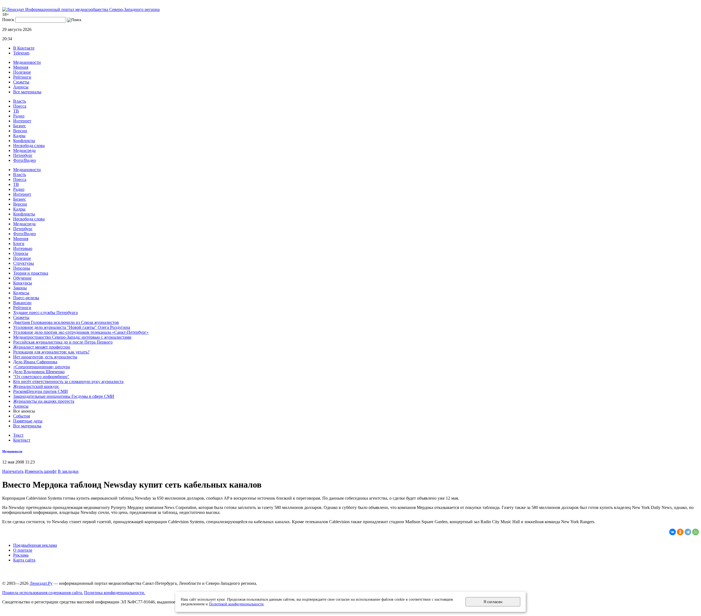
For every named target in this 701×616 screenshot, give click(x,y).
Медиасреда (24, 150)
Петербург (23, 155)
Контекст (21, 440)
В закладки (68, 471)
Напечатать (13, 471)
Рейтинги (22, 77)
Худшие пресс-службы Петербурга (45, 312)
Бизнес (19, 125)
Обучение (22, 278)
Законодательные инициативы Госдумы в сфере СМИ (63, 396)
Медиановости (27, 62)
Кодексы (21, 292)
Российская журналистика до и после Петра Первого (63, 342)
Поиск (8, 19)
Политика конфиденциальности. (114, 592)
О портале (22, 550)
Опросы (20, 253)
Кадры (19, 135)
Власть (19, 101)
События (21, 416)
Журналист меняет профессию (41, 347)
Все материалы (27, 92)
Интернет (22, 121)
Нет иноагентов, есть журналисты (45, 357)
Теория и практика (30, 273)
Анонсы (20, 87)
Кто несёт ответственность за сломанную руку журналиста (68, 381)
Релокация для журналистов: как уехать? (51, 352)
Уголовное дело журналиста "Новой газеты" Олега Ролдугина (71, 327)
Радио (18, 116)
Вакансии (22, 302)
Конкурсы (22, 283)
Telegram (21, 53)
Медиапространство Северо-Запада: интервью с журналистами (72, 337)
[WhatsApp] (695, 532)
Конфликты (24, 140)
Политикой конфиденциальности (236, 604)
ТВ (16, 111)
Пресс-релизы (26, 297)
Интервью (22, 248)
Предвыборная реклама (35, 545)
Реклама (20, 555)
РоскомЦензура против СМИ (40, 391)
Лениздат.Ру (41, 583)
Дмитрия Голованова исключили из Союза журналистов (66, 322)
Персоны (21, 268)
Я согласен (493, 602)
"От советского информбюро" (41, 376)
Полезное (22, 72)
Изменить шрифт (41, 471)
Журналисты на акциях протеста (43, 401)
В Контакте (24, 48)
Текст (18, 435)
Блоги (18, 243)
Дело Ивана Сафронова (35, 361)
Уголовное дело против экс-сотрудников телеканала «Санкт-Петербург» (81, 332)
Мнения (20, 67)
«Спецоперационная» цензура (41, 366)
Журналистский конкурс (36, 386)
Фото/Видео (24, 160)
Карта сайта (24, 560)
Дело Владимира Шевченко (39, 371)
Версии (20, 130)
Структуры (23, 263)
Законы (20, 288)
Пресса (19, 106)
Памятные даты (27, 421)
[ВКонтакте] (672, 532)
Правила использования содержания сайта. (42, 592)
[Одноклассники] (680, 532)
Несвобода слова (29, 145)
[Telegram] (688, 532)
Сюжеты (21, 82)
